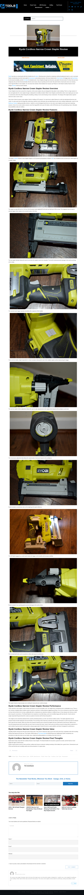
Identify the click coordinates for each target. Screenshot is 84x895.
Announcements (76, 3)
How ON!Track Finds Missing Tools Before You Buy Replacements (52, 804)
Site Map (23, 891)
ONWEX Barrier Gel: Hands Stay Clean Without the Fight (34, 804)
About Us (72, 2)
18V (53, 158)
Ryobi (10, 76)
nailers (36, 76)
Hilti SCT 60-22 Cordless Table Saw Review (70, 804)
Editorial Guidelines (38, 891)
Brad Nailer (75, 78)
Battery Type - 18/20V (28, 756)
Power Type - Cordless (50, 756)
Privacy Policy (29, 891)
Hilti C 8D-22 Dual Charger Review (17, 804)
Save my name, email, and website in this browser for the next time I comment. (28, 863)
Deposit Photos (62, 891)
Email (10, 846)
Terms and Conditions (48, 891)
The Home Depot (42, 733)
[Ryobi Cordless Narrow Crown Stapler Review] (43, 36)
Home (19, 891)
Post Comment (72, 867)
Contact (75, 2)
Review (14, 85)
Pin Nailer (26, 80)
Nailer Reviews (25, 57)
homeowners (32, 78)
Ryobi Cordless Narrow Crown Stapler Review (43, 49)
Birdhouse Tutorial (13, 103)
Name (10, 839)
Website (10, 853)
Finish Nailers (60, 78)
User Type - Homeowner (62, 756)
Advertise (79, 2)
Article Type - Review (17, 756)
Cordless (16, 158)
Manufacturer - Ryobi (39, 756)
